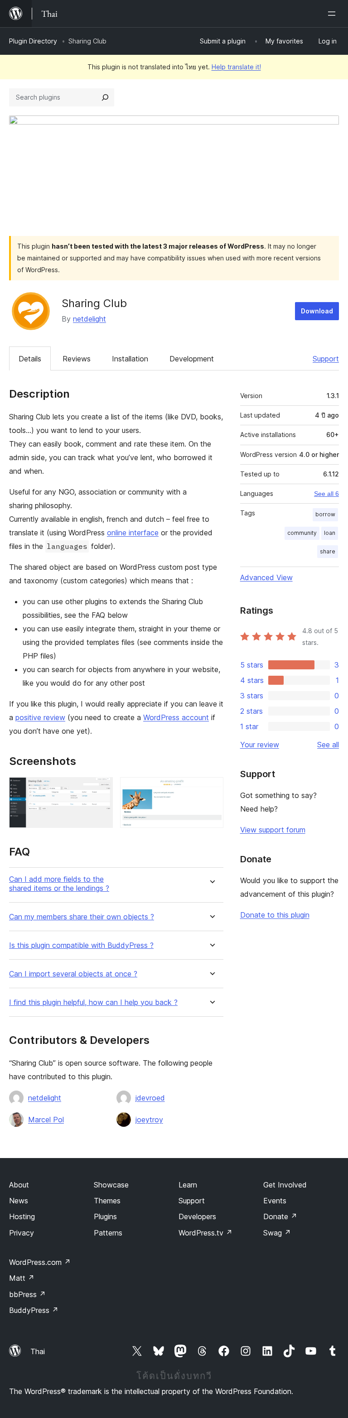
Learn (188, 1184)
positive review (40, 717)
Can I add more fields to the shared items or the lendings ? (59, 883)
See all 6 (326, 493)
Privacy (21, 1232)
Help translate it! (236, 67)
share (327, 551)
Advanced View (266, 577)
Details (30, 358)
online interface (133, 532)
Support (326, 358)
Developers (197, 1216)
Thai (37, 1351)
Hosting (22, 1216)
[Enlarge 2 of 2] (211, 789)
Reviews (77, 358)
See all (328, 744)
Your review (259, 744)
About (19, 1184)
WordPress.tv (205, 1232)
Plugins (105, 1216)
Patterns (108, 1232)
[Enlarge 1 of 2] (100, 789)
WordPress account (176, 717)
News (18, 1200)
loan (329, 532)
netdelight (89, 318)
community (302, 532)
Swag (277, 1232)
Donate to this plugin (274, 914)
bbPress (27, 1294)
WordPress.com (40, 1262)
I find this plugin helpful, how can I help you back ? (93, 1002)
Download (317, 311)
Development (191, 358)
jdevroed (150, 1097)
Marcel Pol (46, 1119)
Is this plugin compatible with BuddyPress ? (81, 945)
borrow (325, 514)
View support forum (272, 829)
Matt (21, 1278)
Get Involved (285, 1184)
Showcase (111, 1184)
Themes (107, 1200)
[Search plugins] (105, 97)
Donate (280, 1216)
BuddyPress (33, 1310)
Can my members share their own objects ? (81, 917)
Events (274, 1200)
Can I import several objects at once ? (73, 974)
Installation (130, 358)
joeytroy (149, 1119)
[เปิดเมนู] (333, 13)
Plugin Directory (33, 41)
